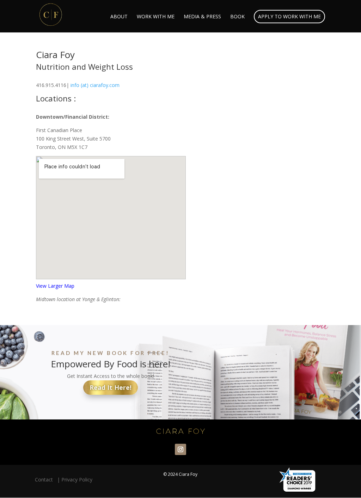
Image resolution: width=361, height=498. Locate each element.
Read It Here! (110, 387)
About (119, 17)
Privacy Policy (76, 479)
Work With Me (156, 17)
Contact (45, 479)
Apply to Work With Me (289, 16)
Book (237, 17)
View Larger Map (55, 285)
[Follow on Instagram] (180, 449)
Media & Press (202, 17)
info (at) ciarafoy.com (95, 85)
